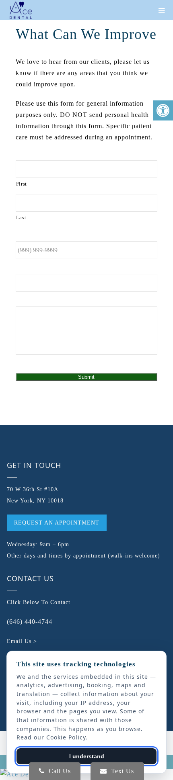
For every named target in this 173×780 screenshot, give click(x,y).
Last (21, 217)
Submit (86, 377)
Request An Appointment (56, 523)
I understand (86, 756)
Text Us (121, 771)
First (21, 184)
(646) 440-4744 (29, 621)
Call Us (59, 771)
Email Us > (22, 641)
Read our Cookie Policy (51, 737)
